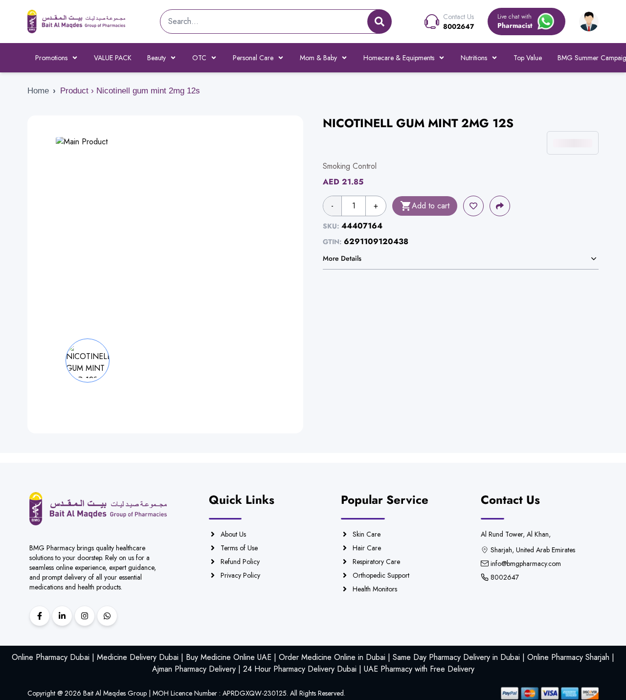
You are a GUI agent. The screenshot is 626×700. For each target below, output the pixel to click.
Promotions (51, 58)
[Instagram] (84, 616)
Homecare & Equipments (398, 58)
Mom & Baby (318, 58)
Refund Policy (240, 561)
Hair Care (367, 548)
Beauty (156, 58)
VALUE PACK (113, 58)
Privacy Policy (240, 575)
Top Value (528, 58)
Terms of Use (239, 548)
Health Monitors (375, 589)
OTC (199, 58)
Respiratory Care (376, 561)
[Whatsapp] (107, 616)
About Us (233, 534)
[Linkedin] (62, 616)
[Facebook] (39, 616)
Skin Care (366, 534)
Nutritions (474, 58)
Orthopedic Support (381, 575)
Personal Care (253, 58)
